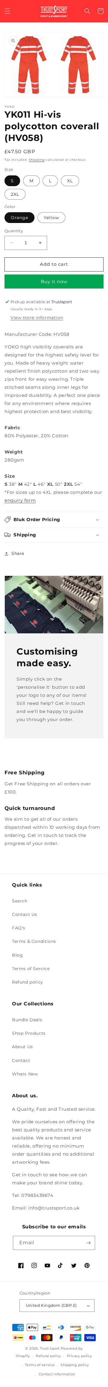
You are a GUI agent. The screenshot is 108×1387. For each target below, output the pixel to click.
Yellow (51, 217)
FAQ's (18, 928)
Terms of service (40, 1365)
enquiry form (20, 500)
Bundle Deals (27, 1019)
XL (70, 180)
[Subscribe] (88, 1243)
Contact (21, 1060)
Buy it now (54, 281)
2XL (15, 194)
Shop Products (29, 1033)
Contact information (57, 1374)
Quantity (13, 230)
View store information (36, 317)
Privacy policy (79, 1356)
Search (20, 901)
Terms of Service (31, 968)
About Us (22, 1046)
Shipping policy (75, 1365)
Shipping (37, 160)
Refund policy (27, 982)
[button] (7, 11)
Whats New (25, 1074)
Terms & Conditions (34, 941)
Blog (17, 955)
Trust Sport (50, 1348)
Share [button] (17, 553)
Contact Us (24, 914)
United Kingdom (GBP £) (51, 1305)
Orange (19, 217)
